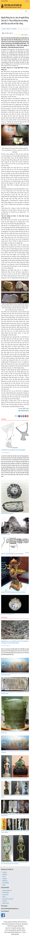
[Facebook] (19, 416)
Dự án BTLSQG (6, 883)
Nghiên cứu (9, 28)
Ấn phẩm (5, 901)
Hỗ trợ (4, 885)
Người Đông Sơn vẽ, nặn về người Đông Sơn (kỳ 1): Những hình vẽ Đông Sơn (14, 778)
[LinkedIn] (26, 416)
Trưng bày (5, 878)
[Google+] (23, 416)
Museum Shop (6, 903)
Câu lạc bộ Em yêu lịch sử (8, 899)
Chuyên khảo (14, 28)
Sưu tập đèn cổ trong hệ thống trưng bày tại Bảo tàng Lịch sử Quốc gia (13, 592)
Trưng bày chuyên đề (7, 890)
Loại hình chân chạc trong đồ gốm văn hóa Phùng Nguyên (13, 450)
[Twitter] (21, 416)
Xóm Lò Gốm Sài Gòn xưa (5, 534)
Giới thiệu (5, 874)
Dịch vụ (4, 897)
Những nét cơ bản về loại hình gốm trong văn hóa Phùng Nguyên (12, 553)
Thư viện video (6, 892)
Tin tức (4, 876)
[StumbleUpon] (28, 416)
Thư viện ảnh (5, 894)
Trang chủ (4, 28)
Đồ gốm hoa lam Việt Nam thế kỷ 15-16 (8, 614)
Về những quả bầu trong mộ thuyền (7, 513)
